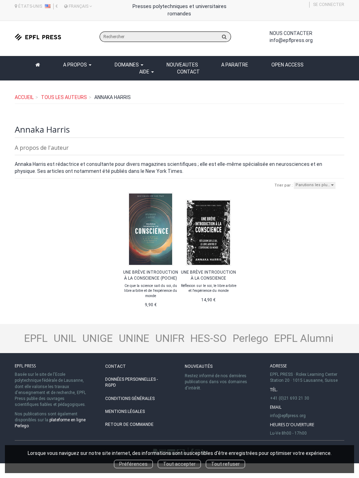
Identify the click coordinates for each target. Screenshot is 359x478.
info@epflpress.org (291, 40)
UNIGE (97, 338)
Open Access (287, 65)
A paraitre (234, 65)
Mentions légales (125, 411)
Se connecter (328, 4)
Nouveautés (198, 366)
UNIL (65, 338)
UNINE (134, 338)
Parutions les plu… (313, 185)
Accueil (24, 97)
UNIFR (169, 338)
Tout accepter (179, 464)
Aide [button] (144, 72)
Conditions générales (130, 398)
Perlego (250, 338)
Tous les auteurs (64, 97)
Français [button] (78, 6)
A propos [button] (75, 65)
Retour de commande (129, 424)
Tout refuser (225, 464)
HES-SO (208, 338)
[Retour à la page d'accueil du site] (38, 37)
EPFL (36, 338)
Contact (188, 72)
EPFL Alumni (303, 338)
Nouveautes (182, 65)
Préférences (133, 464)
